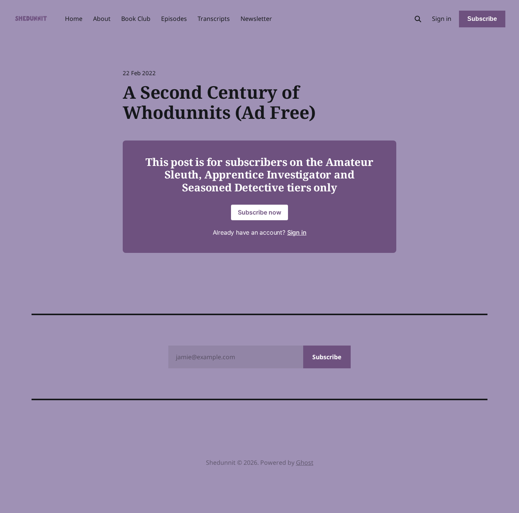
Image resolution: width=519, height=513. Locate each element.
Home (73, 18)
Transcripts (214, 18)
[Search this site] (418, 19)
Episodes (174, 18)
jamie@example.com (259, 357)
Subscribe (482, 19)
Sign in (441, 18)
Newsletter (256, 18)
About (102, 18)
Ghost (304, 462)
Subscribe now (259, 212)
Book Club (135, 18)
